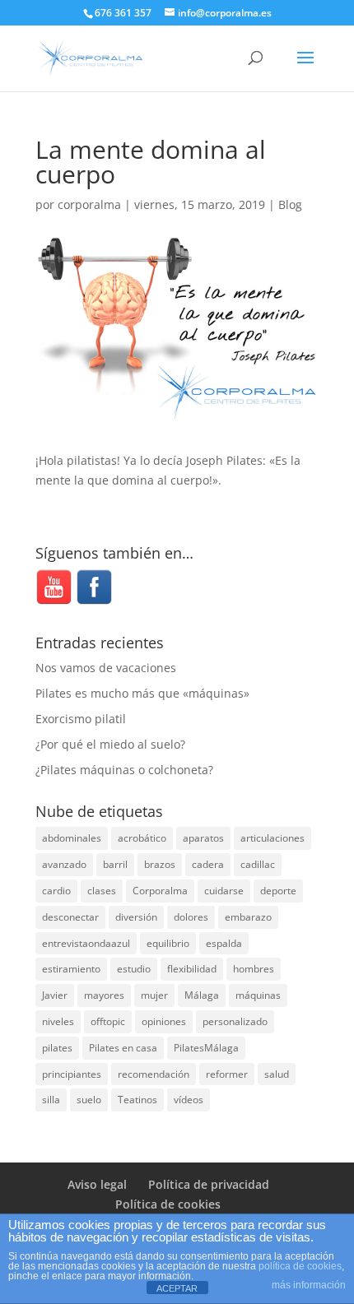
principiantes (71, 1074)
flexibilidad (192, 969)
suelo (89, 1100)
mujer (154, 995)
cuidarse (224, 891)
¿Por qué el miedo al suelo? (110, 744)
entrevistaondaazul (86, 943)
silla (51, 1100)
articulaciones (272, 838)
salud (276, 1074)
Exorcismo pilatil (80, 718)
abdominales (71, 838)
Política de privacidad (208, 1184)
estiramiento (71, 969)
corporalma (89, 204)
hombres (253, 969)
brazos (159, 864)
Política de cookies (168, 1204)
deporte (278, 891)
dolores (191, 917)
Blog (290, 204)
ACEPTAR (177, 1288)
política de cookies (300, 1266)
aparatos (203, 838)
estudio (134, 969)
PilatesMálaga (206, 1048)
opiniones (164, 1021)
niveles (58, 1021)
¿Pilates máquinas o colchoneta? (124, 769)
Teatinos (137, 1100)
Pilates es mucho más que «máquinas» (142, 693)
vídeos (188, 1100)
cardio (56, 891)
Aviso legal (97, 1184)
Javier (55, 995)
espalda (224, 943)
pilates (57, 1048)
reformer (227, 1074)
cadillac (257, 864)
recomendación (153, 1074)
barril (115, 864)
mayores (104, 995)
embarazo (248, 917)
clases (101, 891)
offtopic (108, 1021)
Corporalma (160, 891)
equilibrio (168, 943)
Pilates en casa (123, 1048)
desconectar (70, 917)
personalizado (235, 1021)
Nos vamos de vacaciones (105, 667)
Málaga (201, 995)
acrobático (142, 838)
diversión (136, 917)
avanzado (64, 864)
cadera (208, 864)
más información (309, 1285)
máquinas (258, 995)
